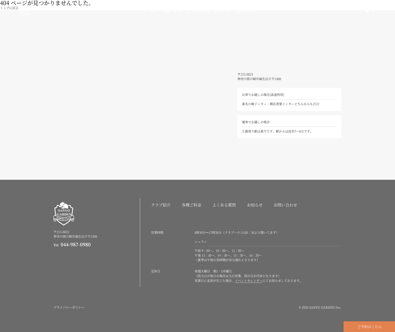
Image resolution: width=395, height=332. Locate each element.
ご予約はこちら (369, 326)
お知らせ (222, 11)
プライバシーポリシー (68, 307)
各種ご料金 (172, 11)
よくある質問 (198, 11)
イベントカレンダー (249, 280)
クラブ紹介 (148, 11)
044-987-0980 (72, 244)
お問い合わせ (246, 11)
